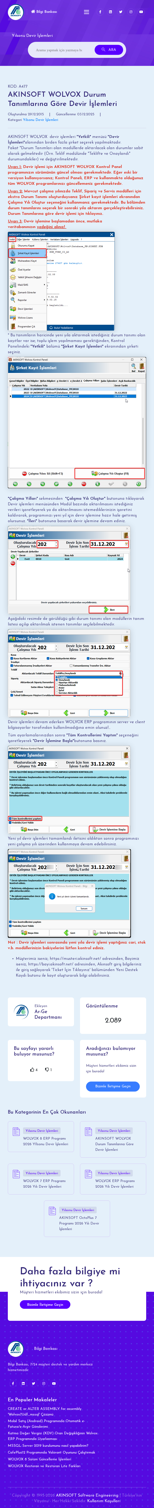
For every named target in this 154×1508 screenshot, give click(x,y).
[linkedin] (110, 12)
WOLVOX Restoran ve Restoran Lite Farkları (44, 1466)
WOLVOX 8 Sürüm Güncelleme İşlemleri (39, 1459)
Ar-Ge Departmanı (48, 1014)
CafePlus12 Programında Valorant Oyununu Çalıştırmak (51, 1453)
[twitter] (120, 12)
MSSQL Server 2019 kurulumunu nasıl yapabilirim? (48, 1446)
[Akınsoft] (16, 12)
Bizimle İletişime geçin (45, 1305)
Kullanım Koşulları (103, 1501)
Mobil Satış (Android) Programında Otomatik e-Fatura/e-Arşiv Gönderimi (46, 1424)
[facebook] (100, 12)
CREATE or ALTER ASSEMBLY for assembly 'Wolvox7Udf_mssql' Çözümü (44, 1412)
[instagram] (131, 12)
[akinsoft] (16, 1349)
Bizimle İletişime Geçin (113, 1086)
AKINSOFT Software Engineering (87, 1496)
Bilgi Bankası (46, 12)
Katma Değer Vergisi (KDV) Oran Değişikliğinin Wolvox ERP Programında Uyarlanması (52, 1436)
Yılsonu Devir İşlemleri (40, 120)
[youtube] (141, 12)
